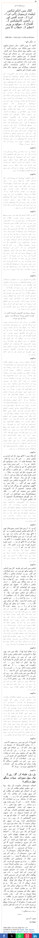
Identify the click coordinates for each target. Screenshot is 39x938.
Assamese (6, 932)
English (22, 930)
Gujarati (32, 932)
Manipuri (20, 932)
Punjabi (26, 932)
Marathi (31, 930)
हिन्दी (27, 930)
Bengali (13, 932)
